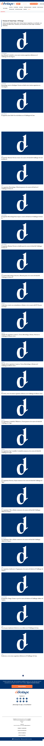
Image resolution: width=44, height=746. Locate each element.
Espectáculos (40, 7)
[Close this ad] (43, 740)
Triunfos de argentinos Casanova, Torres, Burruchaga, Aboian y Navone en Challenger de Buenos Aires (20, 335)
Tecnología (11, 9)
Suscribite (22, 686)
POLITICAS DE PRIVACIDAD (22, 730)
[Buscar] (14, 3)
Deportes (34, 7)
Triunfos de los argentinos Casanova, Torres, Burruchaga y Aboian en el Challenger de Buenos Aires (19, 364)
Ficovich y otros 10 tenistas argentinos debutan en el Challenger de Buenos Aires (21, 393)
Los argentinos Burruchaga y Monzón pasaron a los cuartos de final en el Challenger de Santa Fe (19, 187)
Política (11, 7)
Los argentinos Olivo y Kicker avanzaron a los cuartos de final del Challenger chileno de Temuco (20, 510)
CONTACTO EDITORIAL (22, 735)
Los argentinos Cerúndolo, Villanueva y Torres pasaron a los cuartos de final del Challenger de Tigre (21, 422)
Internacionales (27, 7)
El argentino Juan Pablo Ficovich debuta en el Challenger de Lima (18, 115)
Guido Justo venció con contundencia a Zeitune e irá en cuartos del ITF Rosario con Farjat (21, 305)
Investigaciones (18, 9)
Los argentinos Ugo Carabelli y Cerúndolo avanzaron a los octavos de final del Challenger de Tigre (21, 451)
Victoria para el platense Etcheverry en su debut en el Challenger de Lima (20, 628)
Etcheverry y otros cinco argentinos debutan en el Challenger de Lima (19, 656)
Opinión (25, 9)
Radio (29, 9)
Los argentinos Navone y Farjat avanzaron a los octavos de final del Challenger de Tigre (21, 481)
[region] (9, 16)
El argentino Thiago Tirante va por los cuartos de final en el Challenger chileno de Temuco (22, 599)
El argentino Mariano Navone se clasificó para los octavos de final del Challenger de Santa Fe (21, 246)
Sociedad (21, 7)
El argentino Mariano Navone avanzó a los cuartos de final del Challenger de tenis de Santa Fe (22, 158)
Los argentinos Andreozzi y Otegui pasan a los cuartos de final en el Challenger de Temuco (22, 569)
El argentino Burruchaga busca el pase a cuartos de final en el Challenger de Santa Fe (22, 217)
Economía (16, 7)
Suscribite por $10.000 (33, 3)
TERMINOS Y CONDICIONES (22, 728)
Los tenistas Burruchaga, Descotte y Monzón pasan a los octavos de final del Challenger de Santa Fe (20, 276)
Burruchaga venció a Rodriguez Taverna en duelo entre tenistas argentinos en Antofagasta (20, 86)
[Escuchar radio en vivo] (24, 4)
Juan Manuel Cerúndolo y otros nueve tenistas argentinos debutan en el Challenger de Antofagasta (19, 55)
